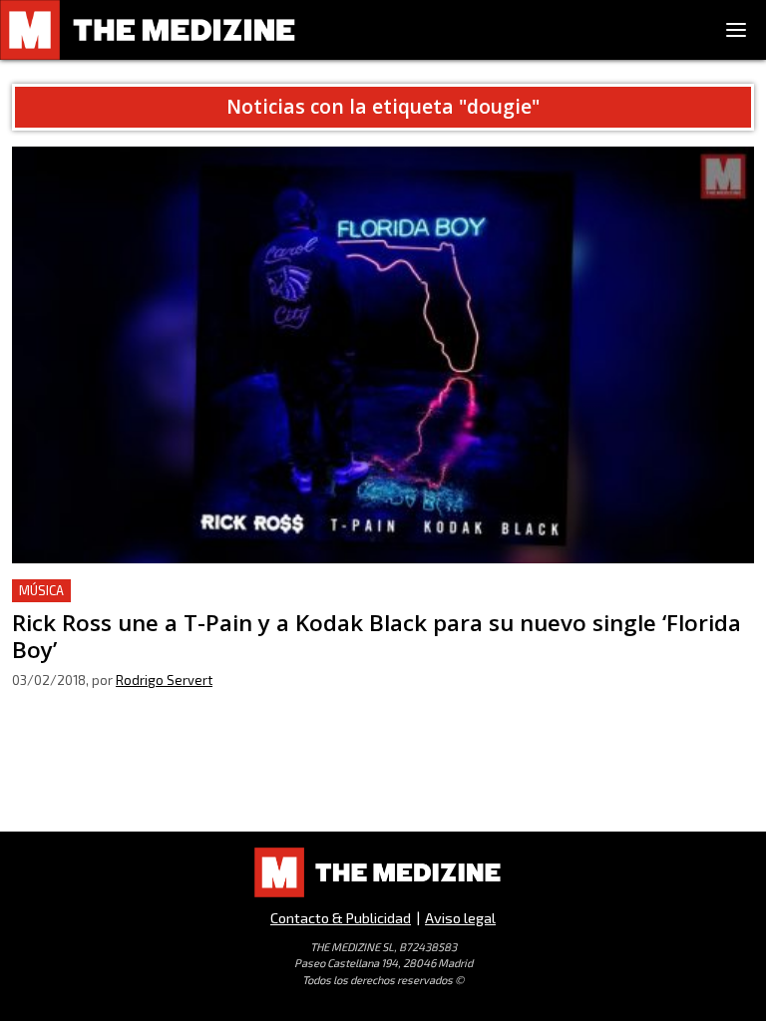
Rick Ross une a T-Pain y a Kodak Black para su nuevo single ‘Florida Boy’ (271, 590)
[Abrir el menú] (736, 30)
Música (41, 590)
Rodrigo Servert (164, 680)
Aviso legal (460, 917)
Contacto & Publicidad (340, 917)
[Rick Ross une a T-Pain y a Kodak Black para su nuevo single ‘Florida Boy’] (383, 355)
